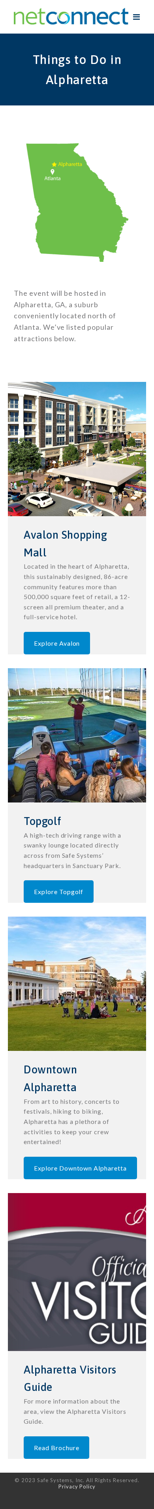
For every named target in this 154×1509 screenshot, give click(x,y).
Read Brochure (56, 1447)
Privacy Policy (77, 1486)
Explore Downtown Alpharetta (80, 1168)
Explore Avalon (57, 643)
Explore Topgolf (58, 891)
